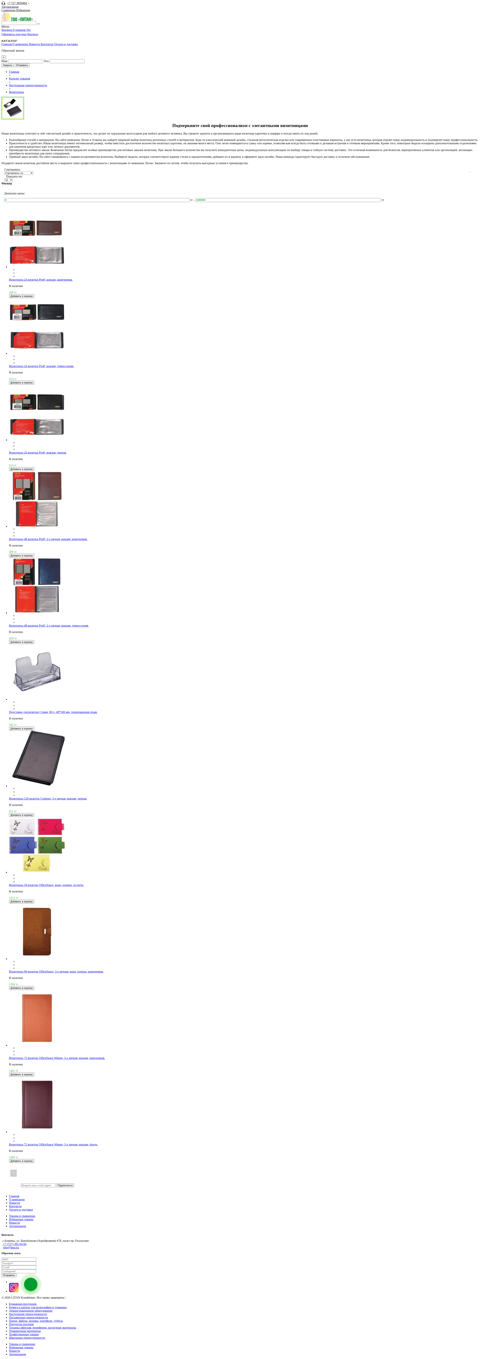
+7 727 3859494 (17, 3)
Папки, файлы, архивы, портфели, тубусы (36, 1320)
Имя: (5, 61)
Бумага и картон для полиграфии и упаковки (38, 1307)
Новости (35, 44)
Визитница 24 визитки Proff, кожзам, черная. (38, 452)
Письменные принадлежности (28, 1317)
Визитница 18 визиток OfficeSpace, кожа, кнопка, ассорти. (46, 885)
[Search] (38, 23)
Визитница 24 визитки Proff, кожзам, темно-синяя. (41, 366)
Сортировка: (12, 169)
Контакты (47, 44)
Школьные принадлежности (27, 1337)
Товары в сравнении (22, 1216)
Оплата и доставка (66, 44)
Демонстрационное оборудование (30, 1310)
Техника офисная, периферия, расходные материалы (42, 1327)
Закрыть (7, 65)
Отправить (22, 65)
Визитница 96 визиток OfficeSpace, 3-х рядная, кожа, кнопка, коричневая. (56, 971)
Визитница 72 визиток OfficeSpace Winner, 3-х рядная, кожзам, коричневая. (57, 1058)
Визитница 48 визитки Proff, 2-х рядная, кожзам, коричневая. (48, 539)
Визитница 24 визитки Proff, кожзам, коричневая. (41, 279)
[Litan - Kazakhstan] (17, 20)
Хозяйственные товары (24, 1334)
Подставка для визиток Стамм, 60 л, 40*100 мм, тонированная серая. (53, 712)
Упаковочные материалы (25, 1331)
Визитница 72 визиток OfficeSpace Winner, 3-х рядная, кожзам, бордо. (53, 1144)
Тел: (46, 61)
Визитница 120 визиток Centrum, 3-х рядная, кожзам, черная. (48, 798)
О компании (20, 44)
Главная (7, 44)
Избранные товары (21, 1219)
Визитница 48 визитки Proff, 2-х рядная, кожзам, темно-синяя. (49, 625)
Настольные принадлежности (28, 1314)
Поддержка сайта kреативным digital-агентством (102, 1297)
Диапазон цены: (14, 193)
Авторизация (17, 1226)
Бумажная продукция (22, 1304)
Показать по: (14, 176)
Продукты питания (21, 1324)
